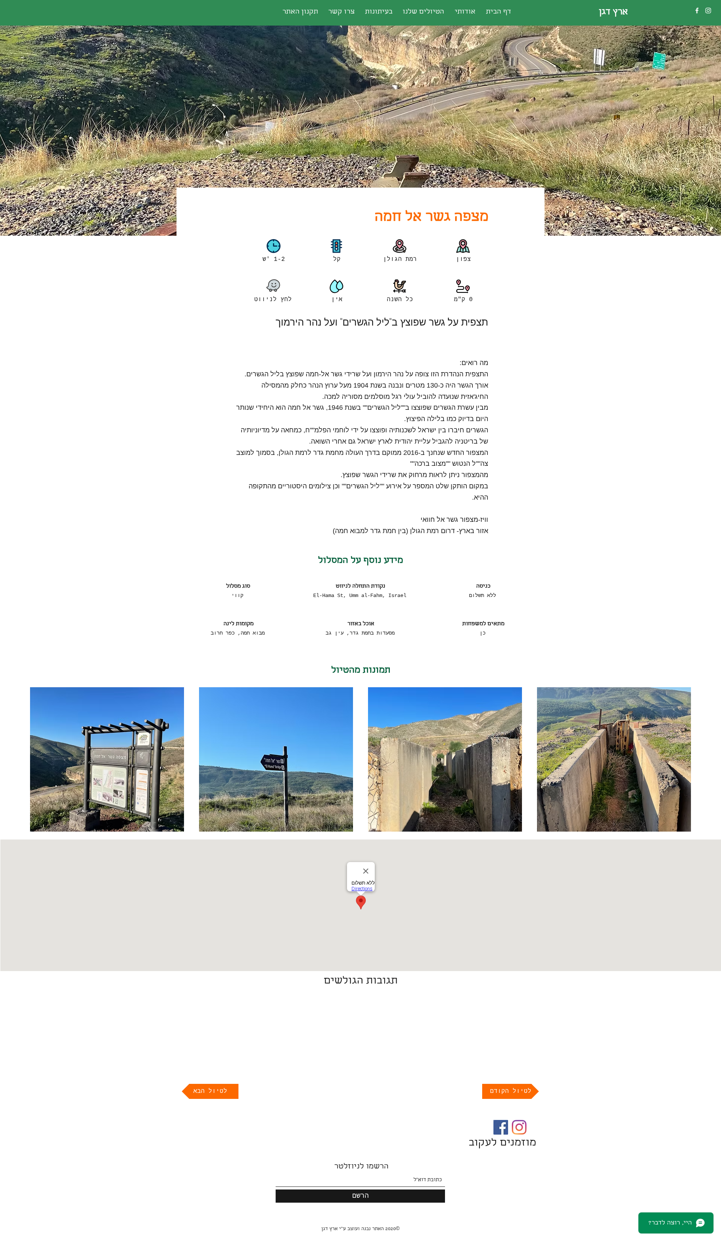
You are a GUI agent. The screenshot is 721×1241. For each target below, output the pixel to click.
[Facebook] (697, 10)
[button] (107, 759)
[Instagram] (708, 10)
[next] (677, 763)
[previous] (44, 763)
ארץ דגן (613, 12)
